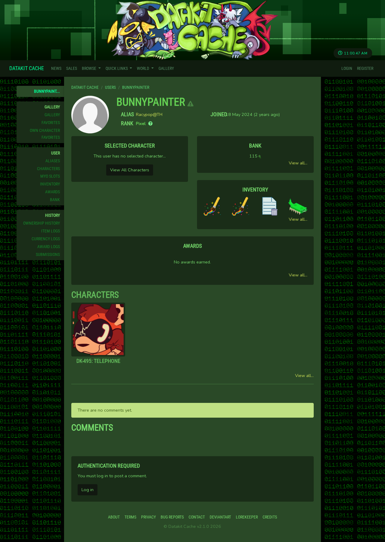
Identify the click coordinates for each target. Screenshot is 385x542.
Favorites (51, 122)
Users (110, 87)
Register (365, 68)
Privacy (148, 517)
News (56, 68)
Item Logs (50, 231)
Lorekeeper (247, 517)
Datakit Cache (26, 68)
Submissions (48, 254)
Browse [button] (89, 68)
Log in (88, 490)
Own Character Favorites (45, 134)
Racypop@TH (149, 114)
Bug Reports (172, 517)
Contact (197, 517)
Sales (71, 68)
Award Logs (48, 246)
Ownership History (41, 223)
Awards (52, 192)
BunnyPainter (150, 102)
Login (346, 68)
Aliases (52, 161)
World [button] (143, 68)
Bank (55, 199)
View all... (298, 163)
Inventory (50, 184)
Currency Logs (46, 238)
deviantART (220, 517)
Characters (48, 168)
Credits (270, 517)
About (114, 517)
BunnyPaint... (47, 91)
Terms (130, 517)
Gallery (166, 68)
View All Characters (129, 170)
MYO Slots (50, 176)
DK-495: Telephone (98, 361)
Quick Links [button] (117, 68)
